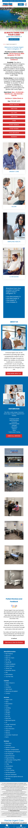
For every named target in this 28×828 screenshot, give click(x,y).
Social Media (9, 674)
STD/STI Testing (9, 770)
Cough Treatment (10, 724)
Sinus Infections (9, 728)
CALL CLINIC (14, 113)
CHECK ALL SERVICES (14, 436)
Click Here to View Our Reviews (14, 642)
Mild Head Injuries (10, 720)
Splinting (7, 778)
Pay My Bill (8, 662)
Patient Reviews (9, 666)
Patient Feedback (10, 664)
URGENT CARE (14, 172)
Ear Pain (7, 714)
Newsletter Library (10, 670)
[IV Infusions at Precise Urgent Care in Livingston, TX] (14, 261)
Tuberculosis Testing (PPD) (12, 760)
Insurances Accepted (11, 691)
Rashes (7, 710)
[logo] (6, 3)
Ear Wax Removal (10, 772)
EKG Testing (8, 762)
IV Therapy (8, 768)
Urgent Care (8, 699)
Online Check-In (18, 98)
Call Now (8, 98)
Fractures (8, 745)
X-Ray (7, 764)
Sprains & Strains (10, 747)
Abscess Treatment (10, 774)
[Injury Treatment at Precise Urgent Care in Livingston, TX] (14, 191)
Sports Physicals (10, 756)
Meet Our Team (9, 658)
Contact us (14, 59)
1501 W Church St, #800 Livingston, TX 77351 (15, 54)
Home (4, 44)
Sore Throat (8, 726)
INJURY (14, 207)
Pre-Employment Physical (12, 751)
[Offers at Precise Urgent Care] (21, 4)
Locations (8, 687)
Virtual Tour (8, 668)
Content (7, 693)
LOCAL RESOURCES (14, 133)
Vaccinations (9, 766)
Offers (7, 685)
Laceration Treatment (11, 735)
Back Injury (8, 743)
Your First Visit (9, 676)
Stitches (7, 733)
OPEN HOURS (14, 117)
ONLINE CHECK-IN (14, 104)
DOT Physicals (9, 753)
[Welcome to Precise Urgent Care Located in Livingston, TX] (14, 24)
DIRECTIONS (14, 109)
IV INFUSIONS (14, 277)
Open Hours (8, 689)
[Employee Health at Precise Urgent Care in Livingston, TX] (14, 226)
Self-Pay (7, 660)
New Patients (9, 653)
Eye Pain (7, 716)
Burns (7, 737)
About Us (7, 656)
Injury (6, 701)
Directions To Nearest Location (14, 823)
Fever (6, 706)
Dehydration (8, 703)
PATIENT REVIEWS (14, 129)
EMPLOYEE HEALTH (14, 242)
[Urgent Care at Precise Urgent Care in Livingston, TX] (14, 156)
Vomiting (8, 708)
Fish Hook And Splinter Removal (14, 776)
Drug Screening (9, 758)
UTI (6, 722)
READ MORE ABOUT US (14, 373)
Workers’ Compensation (12, 749)
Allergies (7, 712)
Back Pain (8, 718)
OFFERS (14, 120)
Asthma (7, 731)
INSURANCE (14, 137)
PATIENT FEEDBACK (14, 125)
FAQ (6, 672)
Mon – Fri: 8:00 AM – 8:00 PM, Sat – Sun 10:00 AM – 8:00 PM (14, 93)
